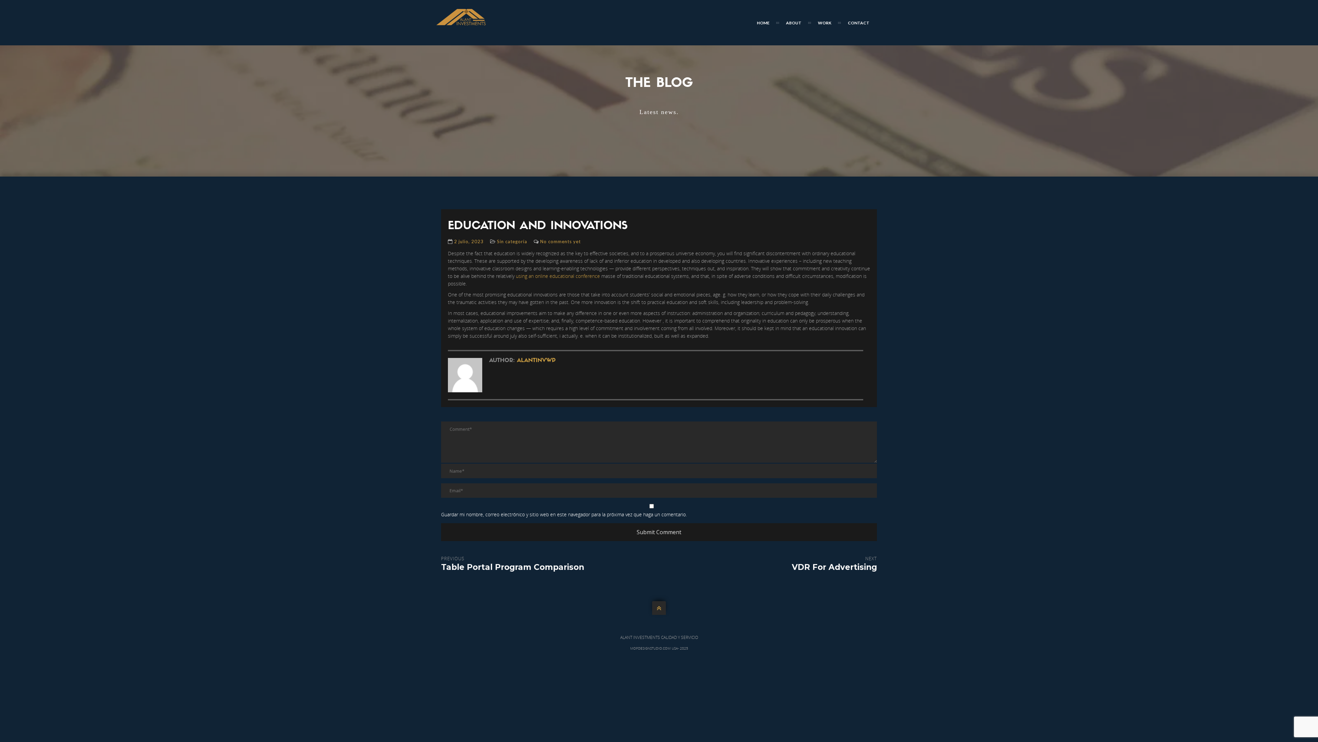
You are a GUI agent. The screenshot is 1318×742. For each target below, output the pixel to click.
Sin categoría (512, 241)
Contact (858, 22)
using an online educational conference (558, 276)
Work (824, 22)
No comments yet (560, 241)
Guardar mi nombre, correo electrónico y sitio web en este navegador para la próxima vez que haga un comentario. (564, 514)
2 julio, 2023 (469, 241)
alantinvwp (536, 360)
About (793, 22)
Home (763, 22)
